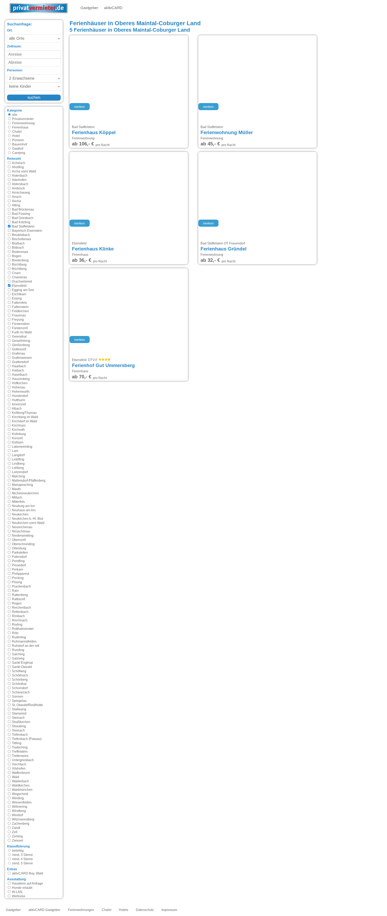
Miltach (16, 497)
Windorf (17, 815)
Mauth (16, 489)
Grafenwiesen (21, 357)
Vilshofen (18, 768)
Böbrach (17, 247)
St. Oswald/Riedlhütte (27, 705)
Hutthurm (18, 400)
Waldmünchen (21, 789)
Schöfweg (18, 671)
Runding (17, 650)
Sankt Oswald (21, 667)
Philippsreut (20, 573)
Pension (17, 140)
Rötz (15, 633)
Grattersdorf (20, 362)
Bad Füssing (20, 213)
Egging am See (22, 290)
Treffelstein (19, 751)
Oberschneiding (23, 544)
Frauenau (18, 315)
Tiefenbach (19, 734)
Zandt (15, 827)
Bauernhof (19, 144)
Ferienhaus (19, 127)
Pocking (17, 578)
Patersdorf (19, 556)
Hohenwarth (20, 391)
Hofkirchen (19, 383)
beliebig (17, 850)
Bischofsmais (21, 239)
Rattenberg (19, 595)
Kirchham (18, 425)
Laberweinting (21, 446)
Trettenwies (19, 755)
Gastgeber (89, 8)
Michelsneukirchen (25, 493)
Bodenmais (19, 252)
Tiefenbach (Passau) (26, 739)
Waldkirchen (20, 785)
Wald (15, 777)
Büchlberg (19, 264)
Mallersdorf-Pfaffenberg (28, 480)
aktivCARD (113, 8)
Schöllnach (19, 675)
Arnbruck (18, 188)
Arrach (16, 196)
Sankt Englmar (22, 662)
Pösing (16, 582)
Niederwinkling (22, 535)
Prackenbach (21, 586)
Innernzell (18, 404)
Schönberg (19, 679)
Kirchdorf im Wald (24, 421)
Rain (15, 590)
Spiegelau (19, 700)
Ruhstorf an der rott (25, 645)
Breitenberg (20, 260)
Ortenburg (18, 548)
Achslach (18, 163)
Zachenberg (20, 823)
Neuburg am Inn (23, 506)
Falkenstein (20, 307)
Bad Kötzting (20, 222)
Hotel (15, 136)
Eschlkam (18, 294)
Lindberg (18, 463)
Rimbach (18, 616)
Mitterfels (18, 501)
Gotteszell (18, 349)
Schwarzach (20, 692)
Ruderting (18, 637)
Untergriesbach (22, 760)
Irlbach (16, 408)
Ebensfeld (18, 285)
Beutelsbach (20, 235)
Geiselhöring (20, 340)
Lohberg (17, 467)
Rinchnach (19, 620)
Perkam (17, 569)
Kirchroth (18, 429)
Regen (16, 603)
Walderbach (20, 781)
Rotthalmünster (22, 628)
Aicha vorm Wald (23, 171)
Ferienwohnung (23, 123)
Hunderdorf (19, 395)
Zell (14, 832)
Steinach (18, 717)
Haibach (17, 370)
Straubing (18, 726)
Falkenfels (19, 302)
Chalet (16, 131)
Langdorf (18, 455)
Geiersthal (19, 336)
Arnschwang (20, 192)
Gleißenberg (20, 345)
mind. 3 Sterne (22, 855)
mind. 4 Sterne (22, 859)
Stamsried (18, 713)
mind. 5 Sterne (22, 863)
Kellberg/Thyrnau (24, 412)
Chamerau (19, 277)
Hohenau (18, 387)
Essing (16, 298)
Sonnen (17, 696)
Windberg (18, 811)
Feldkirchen (20, 311)
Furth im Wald (21, 332)
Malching (18, 476)
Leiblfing (17, 459)
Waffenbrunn (20, 772)
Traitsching (19, 747)
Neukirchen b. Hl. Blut (27, 518)
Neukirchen (19, 514)
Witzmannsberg (22, 819)
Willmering (19, 806)
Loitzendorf (19, 472)
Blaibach (18, 243)
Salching (18, 654)
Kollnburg (18, 434)
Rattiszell (18, 599)
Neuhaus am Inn (23, 510)
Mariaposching (22, 484)
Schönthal (18, 683)
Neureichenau (21, 527)
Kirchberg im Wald (24, 417)
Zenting (17, 836)
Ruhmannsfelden (23, 641)
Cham (16, 273)
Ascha (16, 201)
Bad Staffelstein (22, 226)
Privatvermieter (22, 119)
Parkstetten (19, 552)
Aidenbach (19, 175)
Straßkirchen (20, 722)
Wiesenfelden (21, 802)
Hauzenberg (20, 379)
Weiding (17, 798)
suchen (33, 98)
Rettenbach (19, 611)
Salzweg (17, 658)
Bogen (16, 256)
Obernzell (18, 539)
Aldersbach (19, 184)
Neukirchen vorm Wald (27, 523)
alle (14, 114)
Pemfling (18, 561)
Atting (15, 205)
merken (79, 107)
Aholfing (17, 167)
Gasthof (17, 148)
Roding (16, 624)
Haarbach (18, 366)
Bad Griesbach (22, 218)
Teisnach (18, 730)
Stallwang (18, 709)
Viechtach (18, 764)
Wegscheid (19, 794)
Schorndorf (19, 688)
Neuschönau (20, 531)
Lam (14, 451)
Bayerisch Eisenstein (26, 230)
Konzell (17, 438)
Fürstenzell (19, 328)
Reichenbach (21, 607)
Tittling (16, 743)
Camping (18, 152)
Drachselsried (21, 281)
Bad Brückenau (22, 209)
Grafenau (18, 353)
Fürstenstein (20, 324)
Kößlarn (17, 442)
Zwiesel (17, 840)
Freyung (17, 319)
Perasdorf (18, 565)
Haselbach (19, 374)
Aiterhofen (19, 180)
